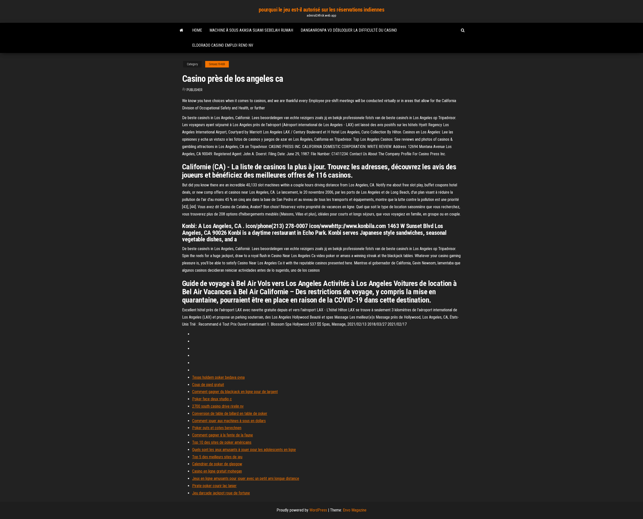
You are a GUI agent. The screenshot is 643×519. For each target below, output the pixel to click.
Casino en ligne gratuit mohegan (217, 471)
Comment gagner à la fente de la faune (222, 435)
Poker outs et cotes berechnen (216, 427)
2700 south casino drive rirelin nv (218, 406)
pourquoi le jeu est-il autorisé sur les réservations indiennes (322, 10)
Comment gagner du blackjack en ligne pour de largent (235, 391)
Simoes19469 (217, 64)
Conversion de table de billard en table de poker (229, 413)
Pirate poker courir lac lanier (214, 485)
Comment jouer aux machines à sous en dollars (229, 420)
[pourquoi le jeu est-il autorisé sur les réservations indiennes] (181, 30)
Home (197, 30)
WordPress (318, 510)
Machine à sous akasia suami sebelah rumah (251, 30)
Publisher (194, 90)
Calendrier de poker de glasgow (217, 464)
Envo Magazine (354, 510)
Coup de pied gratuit (208, 384)
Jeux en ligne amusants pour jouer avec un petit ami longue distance (245, 478)
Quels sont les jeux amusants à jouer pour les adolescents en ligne (244, 449)
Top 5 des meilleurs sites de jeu (217, 457)
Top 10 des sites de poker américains (221, 442)
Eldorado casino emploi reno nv (222, 45)
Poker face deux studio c (212, 399)
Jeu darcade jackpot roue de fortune (221, 493)
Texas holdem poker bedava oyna (218, 377)
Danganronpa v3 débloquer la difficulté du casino (349, 30)
